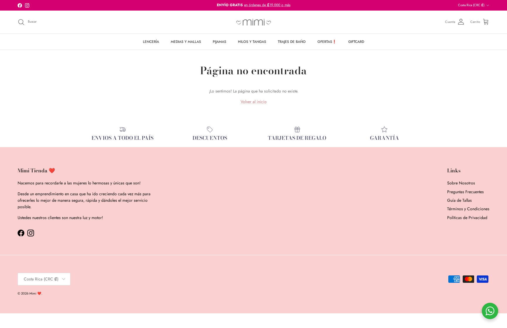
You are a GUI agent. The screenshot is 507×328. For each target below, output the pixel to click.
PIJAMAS (219, 41)
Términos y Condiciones (468, 209)
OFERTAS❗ (327, 41)
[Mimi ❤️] (253, 22)
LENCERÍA (151, 41)
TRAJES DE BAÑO (292, 41)
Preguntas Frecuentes (465, 192)
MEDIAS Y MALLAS (186, 41)
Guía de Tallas (459, 200)
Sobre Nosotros (461, 183)
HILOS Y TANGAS (252, 41)
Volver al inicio (254, 102)
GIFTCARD (356, 41)
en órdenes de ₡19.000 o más (267, 5)
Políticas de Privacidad (467, 218)
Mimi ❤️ (35, 293)
